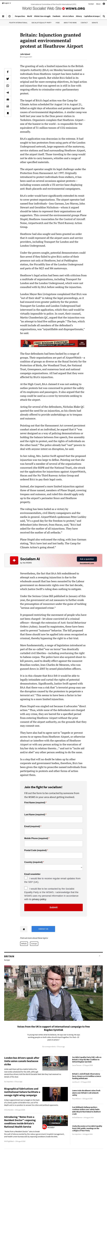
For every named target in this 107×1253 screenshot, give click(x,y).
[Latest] (9, 17)
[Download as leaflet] (7, 106)
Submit (54, 907)
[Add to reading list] (7, 113)
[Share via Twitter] (7, 78)
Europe (34, 944)
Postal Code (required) (35, 850)
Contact (91, 4)
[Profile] (104, 4)
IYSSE (58, 23)
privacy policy (39, 899)
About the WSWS (70, 23)
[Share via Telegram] (7, 92)
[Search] (104, 17)
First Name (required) (34, 803)
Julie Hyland (25, 54)
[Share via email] (7, 99)
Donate (95, 23)
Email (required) (32, 826)
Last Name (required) (34, 815)
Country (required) (33, 862)
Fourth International (18, 23)
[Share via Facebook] (7, 71)
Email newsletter (32, 874)
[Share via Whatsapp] (7, 85)
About (98, 4)
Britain (24, 944)
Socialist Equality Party (41, 23)
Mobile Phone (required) (36, 838)
